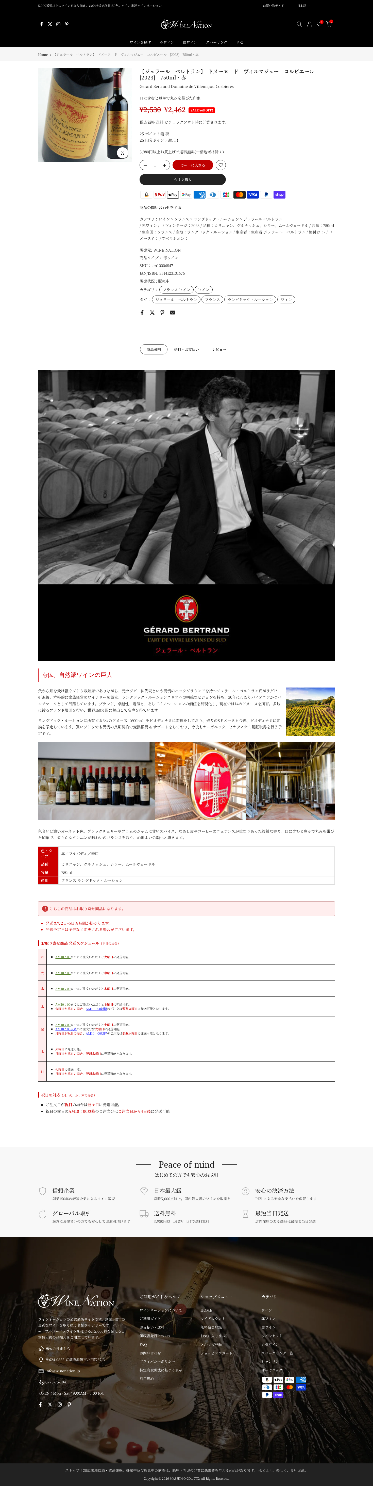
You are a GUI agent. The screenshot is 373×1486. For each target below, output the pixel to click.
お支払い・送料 (152, 1327)
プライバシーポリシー (157, 1361)
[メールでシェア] (172, 312)
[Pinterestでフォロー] (66, 24)
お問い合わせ (150, 1353)
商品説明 (154, 349)
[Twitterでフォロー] (50, 24)
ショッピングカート (216, 1353)
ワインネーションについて (161, 1310)
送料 (159, 122)
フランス (212, 299)
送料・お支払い (186, 349)
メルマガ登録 (211, 1344)
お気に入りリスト (214, 1335)
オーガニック (271, 1370)
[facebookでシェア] (142, 312)
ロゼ (239, 42)
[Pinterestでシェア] (162, 312)
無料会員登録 (211, 1327)
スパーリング (216, 42)
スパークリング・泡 (277, 1353)
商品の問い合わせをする (160, 207)
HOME (206, 1310)
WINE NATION (167, 250)
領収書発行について (156, 1335)
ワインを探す (140, 42)
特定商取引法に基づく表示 (161, 1370)
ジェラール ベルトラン (176, 299)
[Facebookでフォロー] (41, 24)
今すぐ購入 (183, 179)
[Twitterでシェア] (152, 312)
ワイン (203, 289)
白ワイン (190, 42)
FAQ (143, 1344)
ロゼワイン (270, 1344)
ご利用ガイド (150, 1318)
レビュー (219, 349)
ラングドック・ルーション (250, 299)
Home (43, 54)
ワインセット (272, 1335)
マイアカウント (212, 1318)
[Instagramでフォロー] (58, 24)
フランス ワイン (176, 289)
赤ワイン (167, 42)
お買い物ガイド (273, 5)
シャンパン (270, 1361)
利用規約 (147, 1378)
